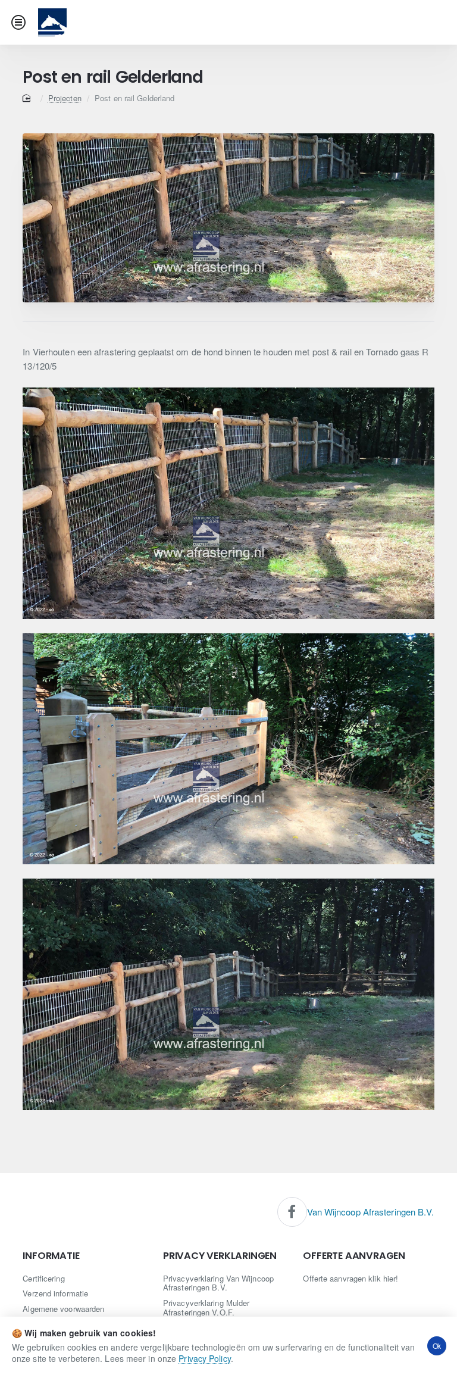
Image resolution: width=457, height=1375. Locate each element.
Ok (437, 1345)
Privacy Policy (204, 1358)
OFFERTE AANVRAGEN (354, 1256)
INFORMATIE (51, 1256)
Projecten (65, 98)
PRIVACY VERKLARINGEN (220, 1256)
